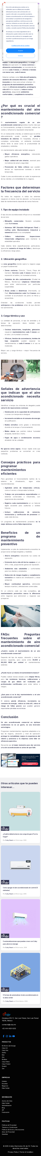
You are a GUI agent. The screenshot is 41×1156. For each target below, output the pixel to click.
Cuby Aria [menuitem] (5, 1050)
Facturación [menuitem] (5, 1112)
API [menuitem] (3, 1110)
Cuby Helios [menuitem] (6, 1061)
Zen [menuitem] (3, 1068)
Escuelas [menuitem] (5, 1083)
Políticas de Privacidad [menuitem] (9, 1125)
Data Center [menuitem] (6, 1088)
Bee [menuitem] (3, 1055)
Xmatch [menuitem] (4, 1066)
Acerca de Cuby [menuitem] (7, 1101)
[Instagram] (7, 1036)
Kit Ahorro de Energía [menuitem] (9, 1046)
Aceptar (20, 50)
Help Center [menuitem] (6, 1103)
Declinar (20, 55)
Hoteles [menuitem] (4, 1081)
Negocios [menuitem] (5, 1086)
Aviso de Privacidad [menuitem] (8, 1132)
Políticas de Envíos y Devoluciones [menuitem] (13, 1129)
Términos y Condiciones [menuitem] (9, 1127)
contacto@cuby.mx (9, 1025)
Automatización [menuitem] (7, 1105)
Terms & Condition (26, 1152)
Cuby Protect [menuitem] (6, 1064)
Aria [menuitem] (3, 1057)
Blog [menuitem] (3, 1108)
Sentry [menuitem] (4, 1052)
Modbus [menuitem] (4, 1059)
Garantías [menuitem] (5, 1134)
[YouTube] (13, 1036)
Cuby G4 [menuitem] (5, 1048)
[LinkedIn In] (10, 1036)
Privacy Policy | (13, 1152)
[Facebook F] (3, 1036)
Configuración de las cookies (20, 45)
